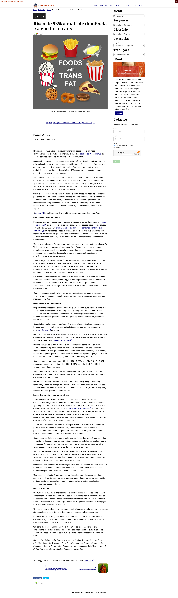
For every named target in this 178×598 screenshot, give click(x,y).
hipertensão (43, 330)
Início (35, 10)
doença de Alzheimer (89, 154)
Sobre (111, 5)
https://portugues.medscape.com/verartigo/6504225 (69, 122)
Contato (127, 5)
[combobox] (129, 16)
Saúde (49, 10)
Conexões (119, 5)
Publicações (103, 5)
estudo (38, 213)
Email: (115, 136)
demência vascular (61, 340)
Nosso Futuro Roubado (46, 5)
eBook (134, 5)
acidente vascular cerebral (77, 408)
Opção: (115, 143)
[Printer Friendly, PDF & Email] (70, 33)
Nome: (115, 129)
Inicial (95, 5)
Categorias (116, 43)
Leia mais (119, 113)
